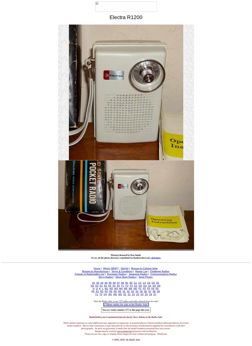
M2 (111, 288)
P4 (152, 288)
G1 (135, 285)
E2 (105, 285)
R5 (115, 291)
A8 (122, 282)
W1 (110, 294)
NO (135, 288)
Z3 (137, 294)
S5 (141, 291)
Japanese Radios (138, 274)
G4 (149, 285)
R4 (110, 291)
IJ (97, 288)
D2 (92, 285)
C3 (144, 282)
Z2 (133, 294)
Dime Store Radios (126, 277)
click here (155, 258)
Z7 (154, 294)
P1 (140, 288)
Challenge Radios (159, 271)
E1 (101, 285)
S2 (128, 291)
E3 (109, 285)
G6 (158, 285)
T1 (96, 294)
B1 (126, 282)
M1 (106, 288)
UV (105, 294)
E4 (114, 285)
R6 (119, 291)
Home (97, 268)
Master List (141, 271)
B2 (131, 282)
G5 (154, 285)
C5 (153, 282)
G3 (145, 285)
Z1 (129, 294)
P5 (157, 288)
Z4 (142, 294)
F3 (131, 285)
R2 (101, 291)
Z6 (150, 294)
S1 (124, 291)
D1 (157, 282)
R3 (106, 291)
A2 (97, 282)
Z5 (146, 294)
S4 (136, 291)
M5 (125, 288)
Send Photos (146, 277)
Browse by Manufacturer (95, 271)
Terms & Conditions (122, 271)
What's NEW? (110, 268)
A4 (106, 282)
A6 (114, 282)
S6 (145, 291)
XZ (124, 294)
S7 (149, 291)
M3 (116, 288)
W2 (115, 294)
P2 (144, 288)
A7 (118, 282)
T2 (100, 294)
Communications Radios (163, 274)
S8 (154, 291)
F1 (122, 285)
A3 (101, 282)
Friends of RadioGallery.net (89, 274)
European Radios (116, 274)
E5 (118, 285)
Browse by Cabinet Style (144, 268)
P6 (93, 291)
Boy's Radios (106, 277)
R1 (97, 291)
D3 (96, 285)
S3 (132, 291)
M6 (130, 288)
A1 (93, 282)
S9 (158, 291)
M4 (121, 288)
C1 (135, 282)
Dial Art (124, 268)
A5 (110, 282)
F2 (126, 285)
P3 (148, 288)
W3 (120, 294)
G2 (140, 285)
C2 (139, 282)
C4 (148, 282)
